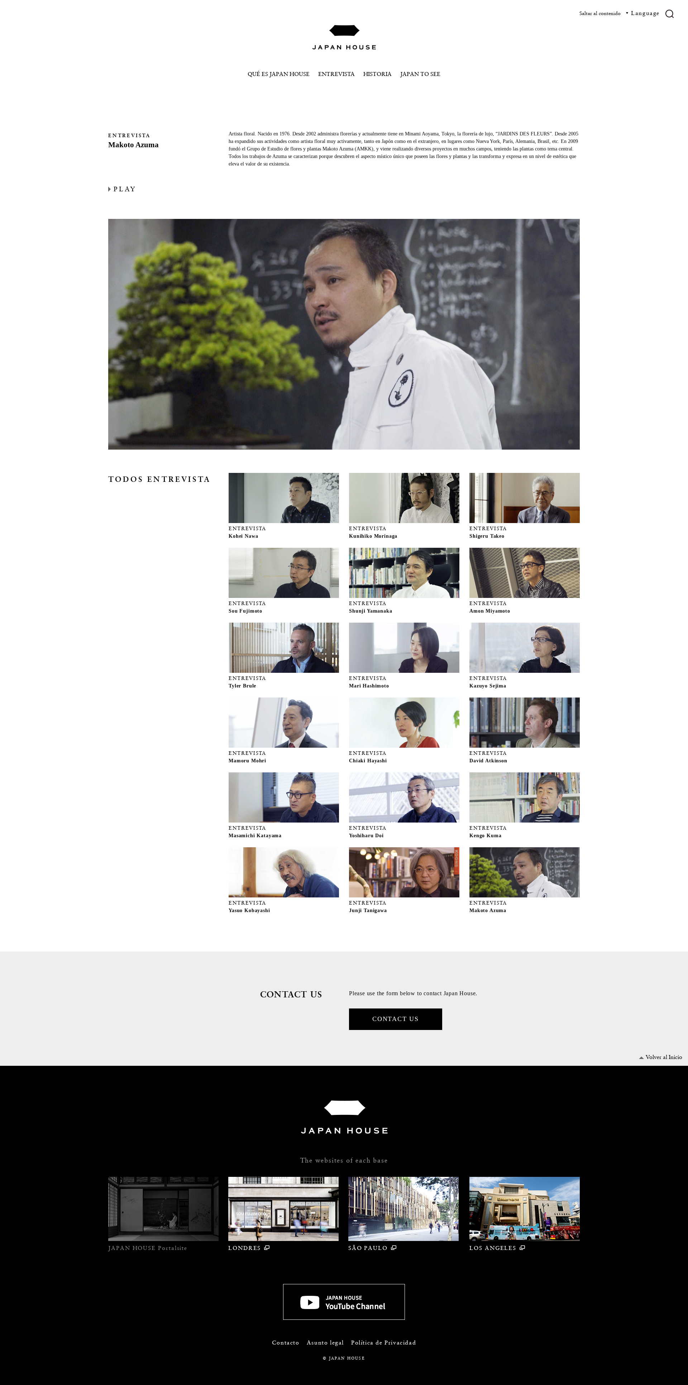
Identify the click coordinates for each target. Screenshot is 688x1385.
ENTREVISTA (336, 74)
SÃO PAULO (368, 1248)
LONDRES (244, 1248)
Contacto (286, 1342)
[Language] (642, 19)
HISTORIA (377, 74)
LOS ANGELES (492, 1248)
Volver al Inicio (664, 1057)
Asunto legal (325, 1342)
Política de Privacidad (383, 1342)
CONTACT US (395, 1018)
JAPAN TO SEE (420, 74)
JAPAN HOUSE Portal (147, 1248)
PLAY (125, 189)
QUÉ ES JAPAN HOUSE (279, 74)
